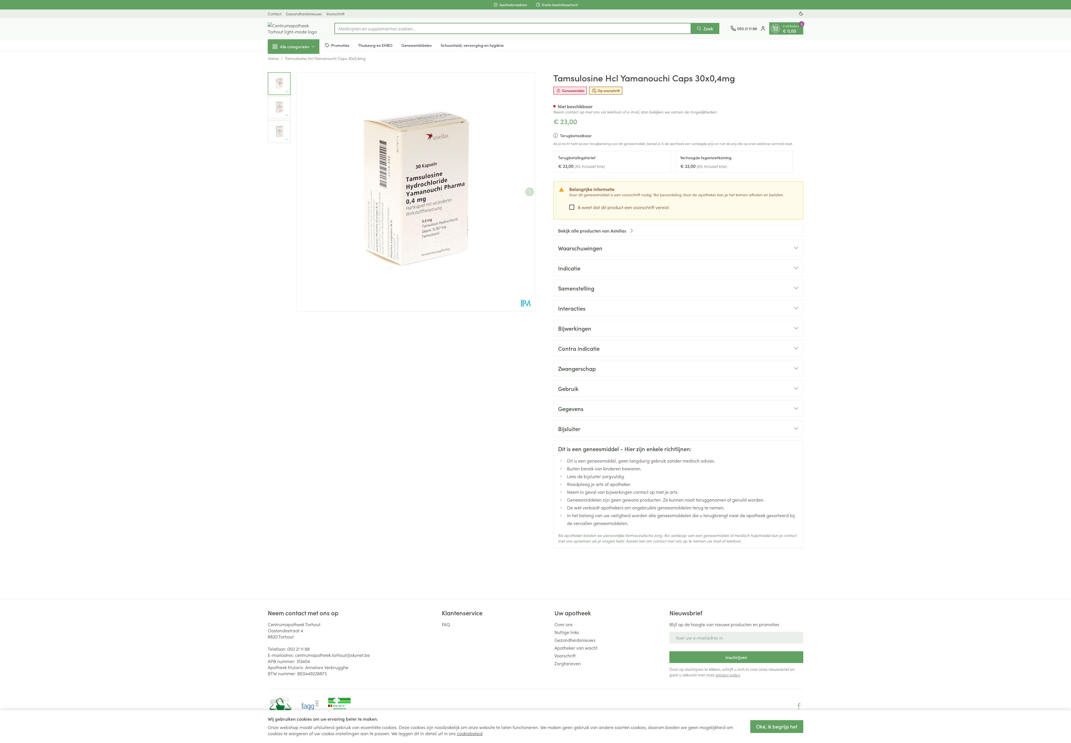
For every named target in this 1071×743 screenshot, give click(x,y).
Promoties (340, 45)
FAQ (446, 624)
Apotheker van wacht (575, 648)
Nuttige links (566, 632)
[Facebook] (799, 706)
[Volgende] (529, 191)
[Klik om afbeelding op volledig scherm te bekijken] (415, 191)
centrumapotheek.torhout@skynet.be (332, 655)
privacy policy (728, 674)
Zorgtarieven (567, 663)
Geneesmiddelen (416, 45)
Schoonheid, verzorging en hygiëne (472, 45)
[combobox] (512, 28)
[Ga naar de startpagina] (295, 28)
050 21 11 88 (298, 649)
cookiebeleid (470, 733)
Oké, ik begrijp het (776, 726)
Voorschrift (335, 13)
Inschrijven (736, 657)
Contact (274, 13)
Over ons (563, 624)
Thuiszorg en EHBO (375, 45)
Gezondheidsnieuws (304, 13)
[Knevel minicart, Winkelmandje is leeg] (775, 28)
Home (273, 58)
